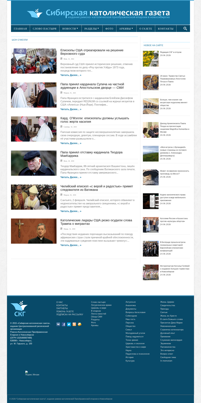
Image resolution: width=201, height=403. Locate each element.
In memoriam (166, 361)
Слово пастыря (98, 302)
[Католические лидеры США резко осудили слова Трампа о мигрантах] (34, 231)
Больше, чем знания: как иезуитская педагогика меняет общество (173, 102)
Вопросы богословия (135, 312)
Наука (128, 350)
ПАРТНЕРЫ (62, 308)
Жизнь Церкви (167, 302)
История (129, 357)
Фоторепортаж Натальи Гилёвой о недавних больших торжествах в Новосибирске (175, 269)
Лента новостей (98, 314)
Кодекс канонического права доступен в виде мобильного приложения (173, 198)
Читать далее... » (70, 75)
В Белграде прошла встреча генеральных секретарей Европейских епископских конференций (172, 246)
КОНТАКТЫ (166, 28)
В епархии (96, 311)
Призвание (165, 336)
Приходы (164, 309)
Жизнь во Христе (168, 316)
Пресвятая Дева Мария (171, 323)
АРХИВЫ (125, 28)
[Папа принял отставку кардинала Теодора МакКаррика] (34, 163)
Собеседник (131, 316)
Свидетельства (167, 305)
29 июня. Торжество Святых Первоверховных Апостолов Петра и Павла (172, 79)
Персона (130, 323)
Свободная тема (168, 357)
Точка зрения (132, 340)
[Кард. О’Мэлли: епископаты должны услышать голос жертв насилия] (34, 129)
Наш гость (130, 319)
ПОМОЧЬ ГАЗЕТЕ (65, 311)
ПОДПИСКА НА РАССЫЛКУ (69, 314)
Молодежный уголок (135, 333)
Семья (129, 329)
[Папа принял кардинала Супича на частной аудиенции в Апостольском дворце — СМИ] (34, 95)
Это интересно (167, 350)
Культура (130, 361)
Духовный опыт (167, 333)
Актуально (131, 302)
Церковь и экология (135, 343)
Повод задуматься (134, 336)
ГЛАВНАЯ (20, 28)
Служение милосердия (171, 340)
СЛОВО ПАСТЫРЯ (45, 28)
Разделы (95, 319)
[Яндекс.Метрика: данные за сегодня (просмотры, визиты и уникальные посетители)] (32, 373)
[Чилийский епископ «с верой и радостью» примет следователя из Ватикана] (34, 197)
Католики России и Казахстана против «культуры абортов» (174, 219)
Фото (93, 322)
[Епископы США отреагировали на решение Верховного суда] (34, 61)
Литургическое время (101, 305)
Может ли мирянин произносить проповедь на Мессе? (174, 172)
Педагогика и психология (137, 354)
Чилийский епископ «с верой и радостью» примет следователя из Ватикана (96, 188)
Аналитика (131, 305)
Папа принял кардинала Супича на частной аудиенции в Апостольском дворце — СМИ (92, 85)
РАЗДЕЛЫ (90, 28)
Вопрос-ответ (166, 354)
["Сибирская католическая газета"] (100, 13)
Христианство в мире (136, 347)
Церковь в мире (98, 308)
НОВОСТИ (69, 28)
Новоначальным (168, 326)
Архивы (94, 325)
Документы (131, 309)
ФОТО (109, 28)
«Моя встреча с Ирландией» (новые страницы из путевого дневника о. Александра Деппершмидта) (173, 151)
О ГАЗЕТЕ (145, 28)
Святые (163, 312)
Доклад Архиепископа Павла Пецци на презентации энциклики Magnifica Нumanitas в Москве (174, 127)
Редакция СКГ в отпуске (171, 52)
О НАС (59, 302)
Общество (130, 326)
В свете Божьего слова (171, 319)
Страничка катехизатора (171, 329)
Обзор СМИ (96, 317)
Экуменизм (165, 343)
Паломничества (167, 347)
